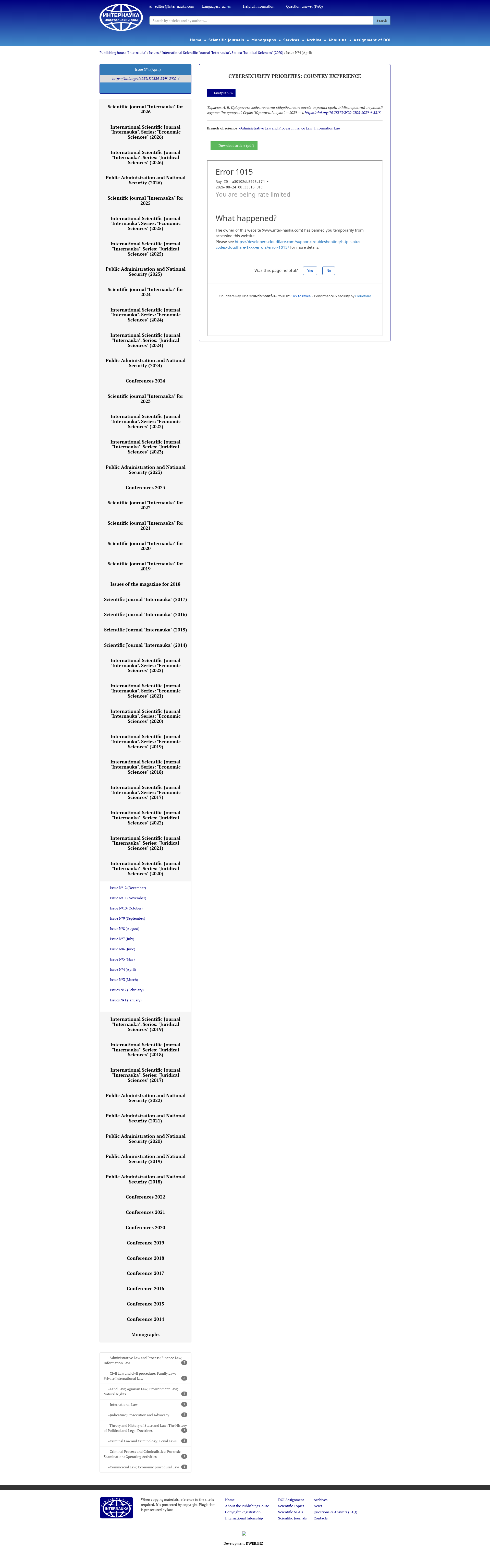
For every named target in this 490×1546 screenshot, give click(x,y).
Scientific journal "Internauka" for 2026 (145, 109)
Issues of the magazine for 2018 (145, 584)
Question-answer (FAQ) (304, 6)
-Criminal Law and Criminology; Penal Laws (146, 1441)
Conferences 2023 (145, 487)
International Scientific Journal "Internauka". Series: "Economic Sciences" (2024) (146, 315)
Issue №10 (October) (126, 908)
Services (291, 39)
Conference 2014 (145, 1319)
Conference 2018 (145, 1258)
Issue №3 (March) (124, 979)
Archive (314, 39)
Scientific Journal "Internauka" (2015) (145, 630)
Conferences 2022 (145, 1197)
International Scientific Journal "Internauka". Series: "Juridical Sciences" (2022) (145, 817)
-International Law (146, 1404)
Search (381, 20)
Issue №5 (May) (122, 959)
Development (243, 1543)
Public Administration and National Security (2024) (146, 362)
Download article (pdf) (236, 145)
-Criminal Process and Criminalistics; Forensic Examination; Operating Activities (144, 1454)
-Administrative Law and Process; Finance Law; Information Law (144, 1360)
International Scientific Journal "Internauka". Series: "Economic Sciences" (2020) (146, 716)
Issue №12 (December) (128, 887)
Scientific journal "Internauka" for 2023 (145, 398)
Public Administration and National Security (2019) (146, 1158)
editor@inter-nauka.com (174, 6)
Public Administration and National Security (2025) (146, 271)
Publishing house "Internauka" (123, 52)
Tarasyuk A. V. (223, 93)
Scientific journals (226, 39)
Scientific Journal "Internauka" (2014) (145, 645)
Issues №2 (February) (127, 989)
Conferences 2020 (145, 1227)
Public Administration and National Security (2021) (146, 1118)
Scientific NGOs (290, 1511)
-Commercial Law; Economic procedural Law (146, 1467)
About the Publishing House (247, 1505)
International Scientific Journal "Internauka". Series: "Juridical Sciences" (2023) (145, 447)
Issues (154, 52)
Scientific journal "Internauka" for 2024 (145, 291)
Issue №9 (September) (127, 918)
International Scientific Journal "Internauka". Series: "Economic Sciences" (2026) (146, 132)
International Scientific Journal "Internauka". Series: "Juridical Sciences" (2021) (145, 843)
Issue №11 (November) (128, 897)
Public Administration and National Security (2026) (146, 180)
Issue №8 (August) (124, 928)
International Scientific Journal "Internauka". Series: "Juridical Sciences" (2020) (222, 52)
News (318, 1505)
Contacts (321, 1518)
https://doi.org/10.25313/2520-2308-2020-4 (145, 78)
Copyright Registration (243, 1511)
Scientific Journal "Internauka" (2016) (145, 614)
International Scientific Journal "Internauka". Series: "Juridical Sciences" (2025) (145, 249)
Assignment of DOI (372, 39)
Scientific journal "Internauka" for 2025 (145, 200)
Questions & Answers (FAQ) (335, 1511)
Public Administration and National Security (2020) (146, 1138)
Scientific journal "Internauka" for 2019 (145, 566)
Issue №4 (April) (123, 969)
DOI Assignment (291, 1499)
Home (195, 39)
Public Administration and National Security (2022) (146, 1098)
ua (224, 6)
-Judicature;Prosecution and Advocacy (146, 1414)
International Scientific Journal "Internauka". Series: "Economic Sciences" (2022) (146, 665)
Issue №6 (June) (122, 948)
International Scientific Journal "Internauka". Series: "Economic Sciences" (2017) (146, 792)
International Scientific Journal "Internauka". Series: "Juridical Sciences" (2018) (145, 1049)
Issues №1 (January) (126, 1000)
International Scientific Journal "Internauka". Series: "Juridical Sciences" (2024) (145, 340)
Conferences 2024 (145, 381)
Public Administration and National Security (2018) (146, 1179)
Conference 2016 (145, 1288)
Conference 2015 (145, 1304)
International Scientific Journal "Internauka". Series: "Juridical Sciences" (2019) (145, 1024)
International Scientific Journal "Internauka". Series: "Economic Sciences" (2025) (146, 223)
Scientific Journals (292, 1518)
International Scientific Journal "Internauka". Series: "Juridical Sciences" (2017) (145, 1075)
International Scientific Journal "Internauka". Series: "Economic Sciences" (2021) (146, 690)
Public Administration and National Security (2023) (146, 469)
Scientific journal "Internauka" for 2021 (145, 525)
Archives (320, 1499)
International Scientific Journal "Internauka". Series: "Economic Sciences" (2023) (146, 421)
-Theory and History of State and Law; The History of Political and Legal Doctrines (145, 1428)
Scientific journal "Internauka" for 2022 (145, 505)
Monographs (263, 39)
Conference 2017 (145, 1273)
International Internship (244, 1518)
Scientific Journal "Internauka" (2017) (145, 599)
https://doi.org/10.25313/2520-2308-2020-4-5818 (342, 112)
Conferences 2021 (145, 1212)
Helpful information (258, 6)
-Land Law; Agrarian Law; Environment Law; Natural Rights (144, 1391)
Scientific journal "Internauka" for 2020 (145, 546)
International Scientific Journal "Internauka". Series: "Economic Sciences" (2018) (146, 767)
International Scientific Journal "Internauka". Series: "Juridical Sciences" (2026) (145, 157)
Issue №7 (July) (122, 938)
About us (337, 39)
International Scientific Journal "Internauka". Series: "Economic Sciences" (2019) (146, 741)
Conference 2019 (145, 1243)
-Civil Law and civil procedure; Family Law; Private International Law (144, 1376)
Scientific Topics (291, 1505)
